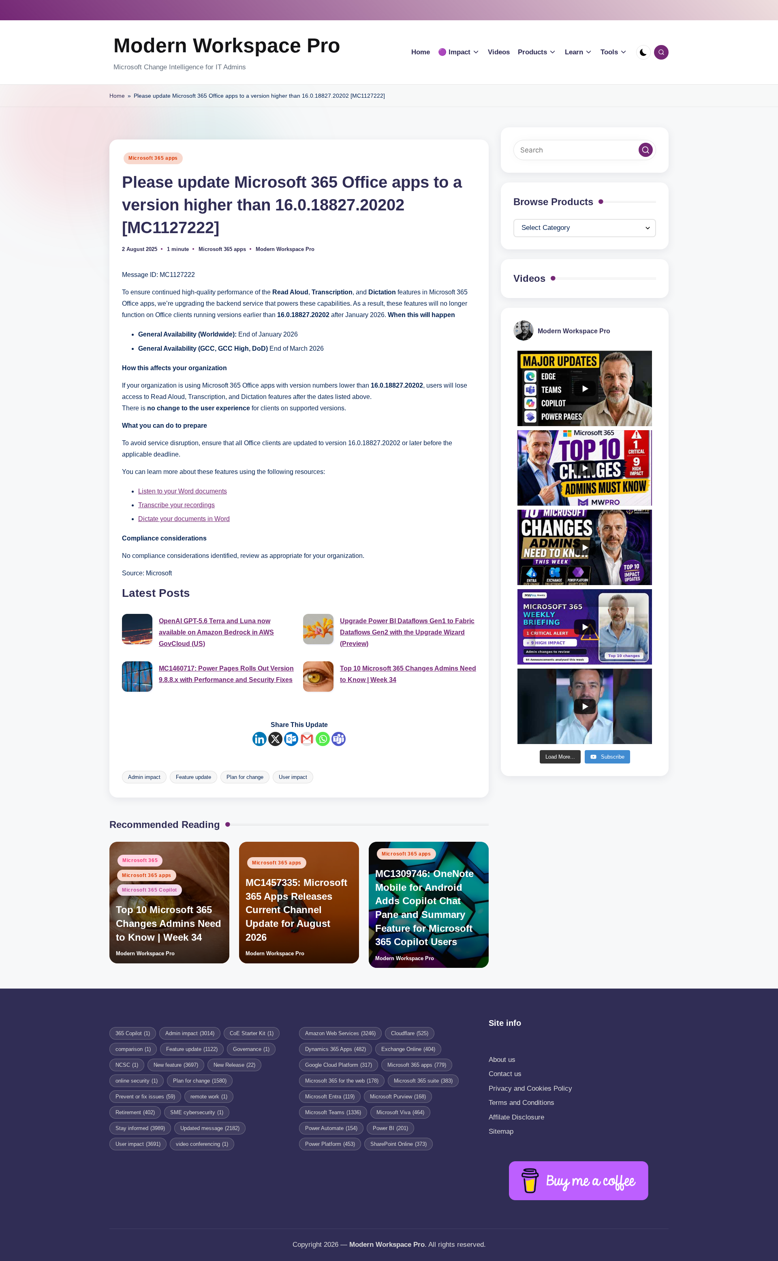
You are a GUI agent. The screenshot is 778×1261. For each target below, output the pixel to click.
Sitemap (501, 1131)
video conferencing (202, 1144)
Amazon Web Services (340, 1033)
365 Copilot (132, 1033)
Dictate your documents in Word (184, 518)
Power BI (390, 1128)
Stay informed (140, 1128)
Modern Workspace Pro (226, 45)
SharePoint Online (398, 1144)
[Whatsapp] (323, 739)
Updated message (209, 1128)
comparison (133, 1049)
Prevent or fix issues (145, 1097)
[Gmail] (307, 739)
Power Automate (331, 1128)
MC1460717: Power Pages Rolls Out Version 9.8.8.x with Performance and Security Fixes (226, 674)
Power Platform (330, 1144)
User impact (293, 777)
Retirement (135, 1112)
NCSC (126, 1065)
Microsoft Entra (330, 1097)
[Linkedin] (259, 739)
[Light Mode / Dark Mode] (643, 52)
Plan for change (245, 777)
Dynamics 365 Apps (335, 1049)
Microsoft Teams (333, 1112)
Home (117, 95)
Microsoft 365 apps (153, 158)
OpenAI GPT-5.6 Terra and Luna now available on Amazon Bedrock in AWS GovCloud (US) (216, 632)
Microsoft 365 (140, 860)
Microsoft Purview (398, 1097)
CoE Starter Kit (252, 1033)
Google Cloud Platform (338, 1065)
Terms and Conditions (521, 1103)
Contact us (505, 1074)
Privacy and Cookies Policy (530, 1088)
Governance (251, 1049)
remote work (208, 1097)
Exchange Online (408, 1049)
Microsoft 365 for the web (341, 1081)
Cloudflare (409, 1033)
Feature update (193, 777)
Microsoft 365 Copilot (149, 890)
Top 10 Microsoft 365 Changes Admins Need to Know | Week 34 (408, 674)
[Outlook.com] (291, 739)
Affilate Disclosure (516, 1117)
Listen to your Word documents (182, 491)
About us (502, 1060)
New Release (234, 1065)
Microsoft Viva (400, 1112)
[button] (646, 150)
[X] (275, 739)
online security (136, 1081)
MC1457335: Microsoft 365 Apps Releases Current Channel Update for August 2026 (296, 909)
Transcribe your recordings (176, 505)
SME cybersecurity (196, 1112)
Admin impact (144, 777)
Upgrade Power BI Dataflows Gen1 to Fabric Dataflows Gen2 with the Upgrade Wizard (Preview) (407, 632)
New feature (176, 1065)
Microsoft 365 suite (423, 1081)
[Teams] (338, 739)
